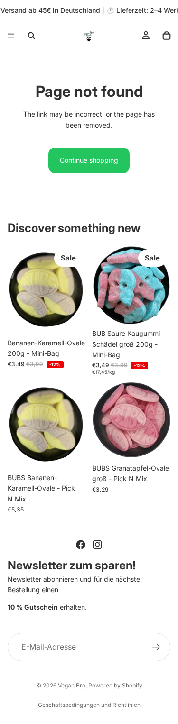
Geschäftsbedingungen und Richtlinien (89, 704)
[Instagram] (97, 544)
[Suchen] (31, 35)
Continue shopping (89, 160)
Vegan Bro (71, 685)
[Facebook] (80, 544)
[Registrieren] (156, 647)
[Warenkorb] (166, 35)
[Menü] (11, 35)
